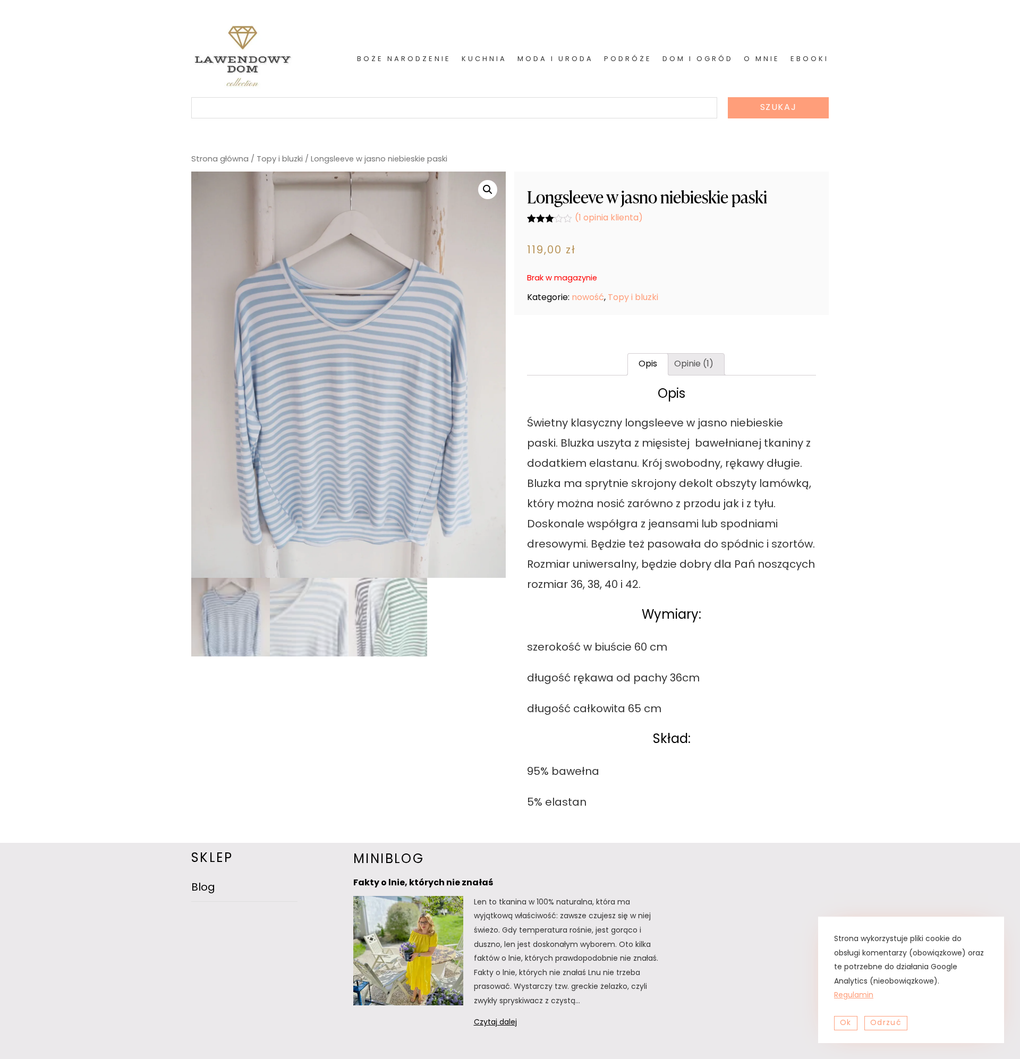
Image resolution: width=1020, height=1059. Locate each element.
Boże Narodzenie (404, 59)
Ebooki (809, 59)
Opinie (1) (693, 364)
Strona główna (220, 160)
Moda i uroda (555, 59)
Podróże (628, 59)
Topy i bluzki (280, 160)
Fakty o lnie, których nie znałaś (423, 883)
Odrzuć (886, 1023)
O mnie (762, 59)
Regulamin (853, 996)
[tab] (647, 364)
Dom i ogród (697, 59)
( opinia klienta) (609, 218)
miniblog (388, 859)
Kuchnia (484, 59)
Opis (648, 364)
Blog (203, 888)
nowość (588, 298)
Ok (846, 1023)
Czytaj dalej (509, 1024)
